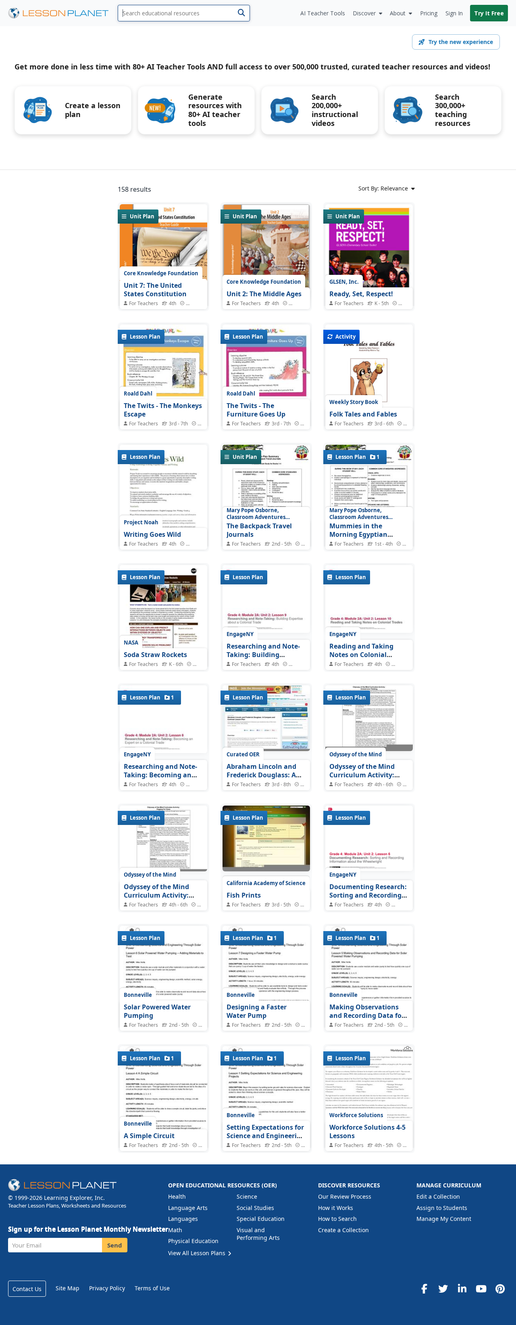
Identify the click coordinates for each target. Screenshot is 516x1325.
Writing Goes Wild (152, 534)
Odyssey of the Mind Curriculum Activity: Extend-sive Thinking (363, 775)
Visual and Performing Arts (258, 1234)
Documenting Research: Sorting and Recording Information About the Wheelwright (368, 899)
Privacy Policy (107, 1288)
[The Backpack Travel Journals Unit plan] (266, 501)
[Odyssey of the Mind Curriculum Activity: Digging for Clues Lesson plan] (163, 840)
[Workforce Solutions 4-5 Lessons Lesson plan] (369, 1104)
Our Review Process (344, 1196)
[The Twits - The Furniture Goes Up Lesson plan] (266, 386)
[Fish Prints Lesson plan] (266, 840)
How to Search (337, 1218)
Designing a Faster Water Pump (257, 1011)
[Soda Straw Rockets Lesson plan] (163, 621)
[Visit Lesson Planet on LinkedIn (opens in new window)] (462, 1289)
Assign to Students (441, 1208)
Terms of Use (152, 1288)
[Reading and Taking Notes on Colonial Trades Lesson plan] (369, 599)
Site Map (67, 1288)
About (398, 13)
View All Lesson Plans (197, 1253)
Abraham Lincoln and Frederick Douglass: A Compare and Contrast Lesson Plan (263, 779)
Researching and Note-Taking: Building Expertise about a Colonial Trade (263, 659)
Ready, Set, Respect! (361, 293)
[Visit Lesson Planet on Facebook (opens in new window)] (424, 1289)
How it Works (335, 1208)
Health (177, 1196)
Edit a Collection (438, 1196)
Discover (364, 13)
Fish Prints (244, 895)
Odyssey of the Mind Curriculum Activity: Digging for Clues (156, 895)
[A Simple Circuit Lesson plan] (163, 1108)
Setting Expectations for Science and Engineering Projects (266, 1136)
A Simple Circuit (149, 1135)
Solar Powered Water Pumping (157, 1011)
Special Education (261, 1218)
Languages (183, 1218)
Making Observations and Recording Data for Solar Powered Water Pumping (366, 1020)
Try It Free (489, 13)
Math (175, 1230)
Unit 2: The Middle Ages (264, 293)
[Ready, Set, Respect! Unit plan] (369, 259)
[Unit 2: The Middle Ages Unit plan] (266, 252)
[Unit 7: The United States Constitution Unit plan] (163, 262)
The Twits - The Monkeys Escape (163, 410)
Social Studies (255, 1208)
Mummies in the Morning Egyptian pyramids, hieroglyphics (368, 534)
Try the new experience (461, 42)
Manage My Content (443, 1218)
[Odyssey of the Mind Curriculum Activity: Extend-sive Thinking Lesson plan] (369, 719)
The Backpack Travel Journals (259, 530)
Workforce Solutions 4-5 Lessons (367, 1132)
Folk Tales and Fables (363, 414)
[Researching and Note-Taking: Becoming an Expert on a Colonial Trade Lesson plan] (163, 719)
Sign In (454, 13)
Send (114, 1245)
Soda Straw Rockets (155, 654)
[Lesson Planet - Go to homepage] (63, 13)
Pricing (428, 13)
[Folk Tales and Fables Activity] (369, 381)
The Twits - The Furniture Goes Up (256, 410)
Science (247, 1196)
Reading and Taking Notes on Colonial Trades (361, 655)
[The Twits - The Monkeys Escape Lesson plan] (163, 386)
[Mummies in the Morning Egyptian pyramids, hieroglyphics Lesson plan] (369, 501)
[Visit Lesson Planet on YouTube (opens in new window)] (481, 1289)
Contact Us (27, 1289)
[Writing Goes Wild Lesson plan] (163, 501)
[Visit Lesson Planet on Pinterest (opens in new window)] (500, 1289)
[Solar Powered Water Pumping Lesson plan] (163, 988)
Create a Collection (343, 1230)
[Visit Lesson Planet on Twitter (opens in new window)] (443, 1289)
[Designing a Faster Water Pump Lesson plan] (266, 988)
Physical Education (193, 1241)
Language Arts (188, 1208)
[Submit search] (241, 13)
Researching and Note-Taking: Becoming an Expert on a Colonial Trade (160, 779)
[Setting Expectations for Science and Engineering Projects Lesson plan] (266, 1108)
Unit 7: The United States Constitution (155, 290)
